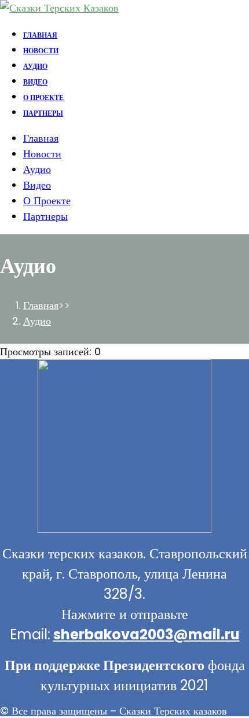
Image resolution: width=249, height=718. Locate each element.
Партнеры (45, 216)
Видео (37, 185)
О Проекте (47, 200)
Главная (40, 138)
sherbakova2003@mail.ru (146, 634)
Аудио (37, 169)
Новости (42, 153)
